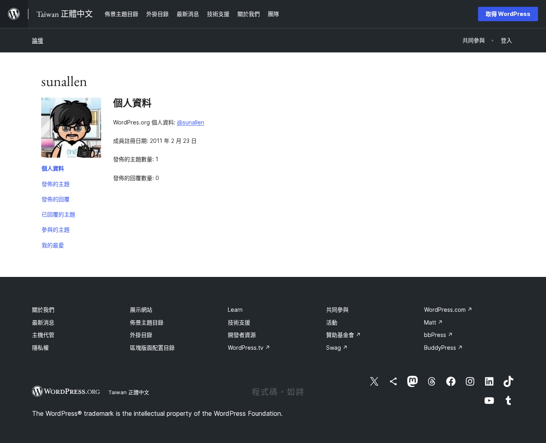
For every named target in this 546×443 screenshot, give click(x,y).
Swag (337, 347)
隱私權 (40, 347)
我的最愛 (53, 245)
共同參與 (337, 309)
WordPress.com (448, 309)
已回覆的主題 (58, 214)
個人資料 (53, 168)
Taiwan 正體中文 (128, 392)
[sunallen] (71, 129)
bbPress (438, 334)
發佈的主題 (56, 183)
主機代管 (43, 334)
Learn (235, 309)
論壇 (37, 40)
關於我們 (43, 309)
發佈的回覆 (56, 199)
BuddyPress (443, 347)
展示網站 (141, 309)
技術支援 (239, 322)
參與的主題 (56, 229)
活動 (331, 322)
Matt (433, 322)
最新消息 (43, 322)
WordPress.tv (249, 347)
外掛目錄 (141, 334)
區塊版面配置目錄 (152, 347)
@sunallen (190, 122)
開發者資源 (242, 334)
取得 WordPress (508, 13)
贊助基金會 (343, 334)
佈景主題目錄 (146, 322)
